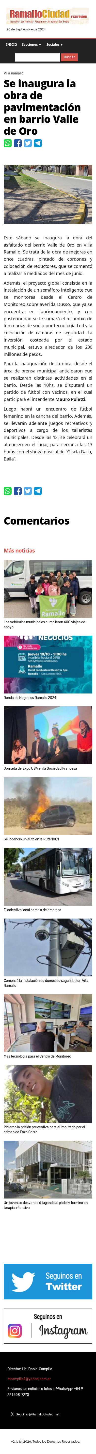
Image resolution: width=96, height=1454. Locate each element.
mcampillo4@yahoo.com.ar (29, 1379)
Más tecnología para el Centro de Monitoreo (37, 1056)
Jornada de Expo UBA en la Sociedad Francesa (40, 768)
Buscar (69, 57)
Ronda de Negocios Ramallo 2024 (30, 698)
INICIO (11, 44)
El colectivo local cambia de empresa (32, 910)
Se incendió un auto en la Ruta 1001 (31, 839)
